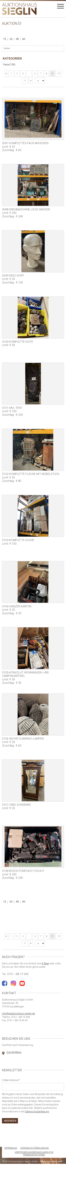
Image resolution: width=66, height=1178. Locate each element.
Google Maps (14, 1052)
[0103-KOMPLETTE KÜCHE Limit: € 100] (33, 516)
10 (59, 73)
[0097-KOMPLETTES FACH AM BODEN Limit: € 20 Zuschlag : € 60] (33, 119)
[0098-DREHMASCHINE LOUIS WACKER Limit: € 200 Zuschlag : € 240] (33, 185)
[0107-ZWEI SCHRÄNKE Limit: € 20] (33, 780)
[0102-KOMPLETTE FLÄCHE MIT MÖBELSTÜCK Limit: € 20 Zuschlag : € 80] (33, 450)
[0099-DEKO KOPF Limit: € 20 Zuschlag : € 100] (33, 251)
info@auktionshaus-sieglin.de (18, 1013)
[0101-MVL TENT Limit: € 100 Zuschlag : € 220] (33, 384)
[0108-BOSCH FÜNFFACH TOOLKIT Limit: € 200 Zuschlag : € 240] (33, 847)
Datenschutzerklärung (37, 1111)
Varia (9, 64)
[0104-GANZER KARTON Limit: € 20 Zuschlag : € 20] (33, 582)
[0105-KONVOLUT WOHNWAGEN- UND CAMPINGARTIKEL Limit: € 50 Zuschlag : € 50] (33, 648)
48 (17, 39)
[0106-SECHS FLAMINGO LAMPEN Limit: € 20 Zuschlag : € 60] (33, 714)
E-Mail (45, 963)
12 (4, 39)
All (23, 39)
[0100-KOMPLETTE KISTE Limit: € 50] (33, 317)
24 (11, 39)
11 (25, 80)
